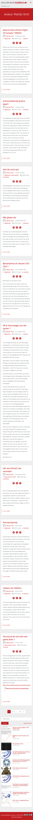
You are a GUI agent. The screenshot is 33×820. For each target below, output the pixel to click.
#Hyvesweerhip (10, 522)
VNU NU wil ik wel (11, 169)
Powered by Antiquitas (16, 817)
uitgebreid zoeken (28, 723)
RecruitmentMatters (5, 815)
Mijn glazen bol (9, 217)
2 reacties (25, 223)
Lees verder (6, 89)
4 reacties (25, 594)
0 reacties (26, 109)
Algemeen (7, 38)
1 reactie (25, 38)
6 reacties (25, 272)
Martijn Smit (10, 36)
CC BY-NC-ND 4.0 (19, 815)
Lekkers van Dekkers (12, 588)
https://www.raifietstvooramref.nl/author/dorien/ (17, 685)
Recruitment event (10, 477)
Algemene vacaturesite (11, 175)
